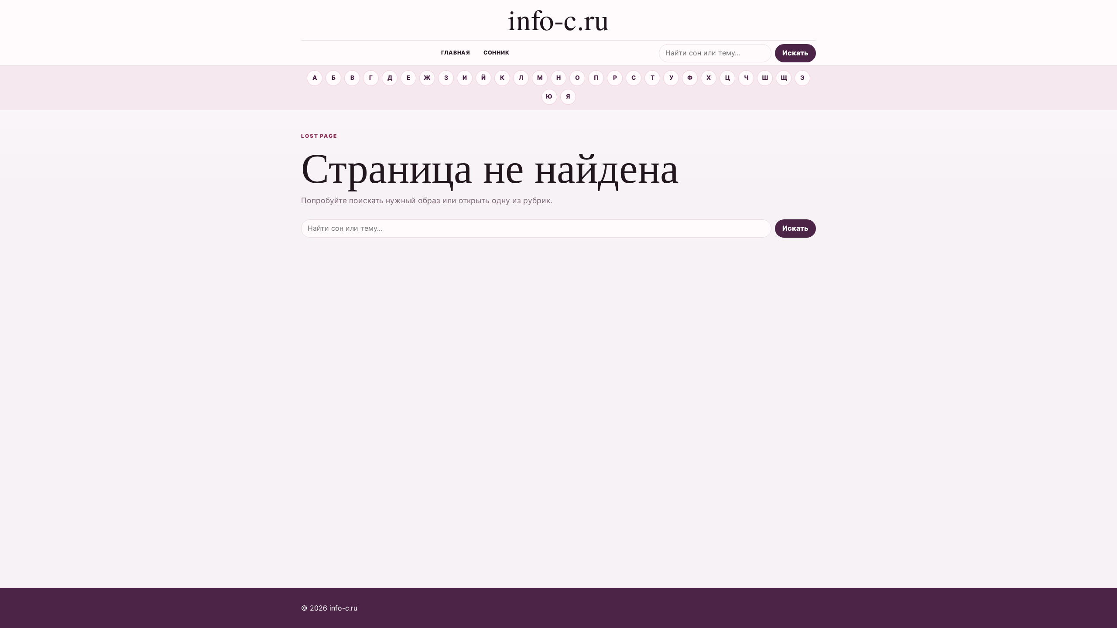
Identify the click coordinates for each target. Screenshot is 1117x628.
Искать (795, 52)
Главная (455, 52)
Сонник (496, 52)
